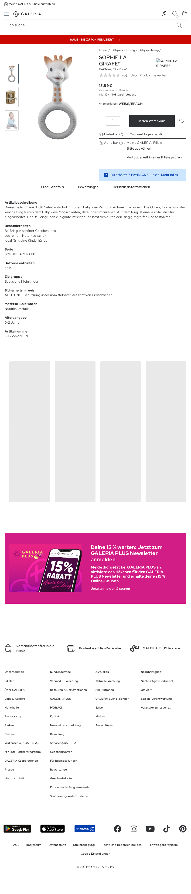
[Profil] (165, 14)
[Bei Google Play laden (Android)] (17, 829)
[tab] (57, 97)
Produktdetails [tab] (52, 187)
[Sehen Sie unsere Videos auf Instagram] (134, 828)
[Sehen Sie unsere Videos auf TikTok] (166, 828)
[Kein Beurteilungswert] (110, 75)
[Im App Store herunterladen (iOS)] (52, 829)
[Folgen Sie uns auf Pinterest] (183, 828)
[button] (31, 3)
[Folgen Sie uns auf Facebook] (117, 828)
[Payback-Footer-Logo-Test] (85, 829)
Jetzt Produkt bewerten (149, 75)
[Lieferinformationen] (121, 134)
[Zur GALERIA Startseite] (27, 14)
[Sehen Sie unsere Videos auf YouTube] (150, 828)
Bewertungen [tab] (88, 187)
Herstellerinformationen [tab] (131, 187)
